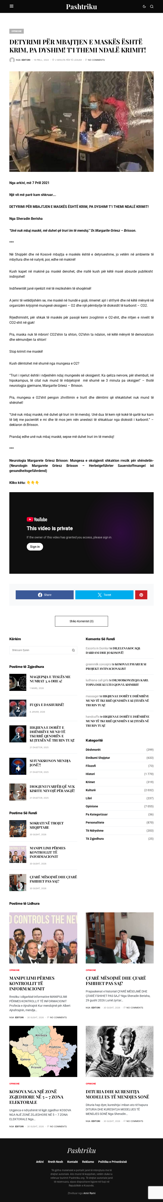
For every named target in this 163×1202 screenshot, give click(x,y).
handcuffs (92, 716)
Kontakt (72, 1161)
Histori (90, 774)
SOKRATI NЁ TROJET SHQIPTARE (47, 825)
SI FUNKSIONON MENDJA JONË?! (50, 762)
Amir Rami (89, 1193)
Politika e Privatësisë (112, 1161)
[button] (11, 6)
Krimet (90, 782)
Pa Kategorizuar (97, 814)
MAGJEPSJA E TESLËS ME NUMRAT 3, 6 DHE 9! (50, 678)
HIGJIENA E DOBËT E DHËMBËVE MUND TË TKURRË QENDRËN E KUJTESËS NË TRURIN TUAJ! (52, 733)
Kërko (73, 650)
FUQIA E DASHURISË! (47, 704)
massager (92, 696)
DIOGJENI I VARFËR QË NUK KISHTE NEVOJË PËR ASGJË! (52, 788)
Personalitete (95, 822)
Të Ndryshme (95, 830)
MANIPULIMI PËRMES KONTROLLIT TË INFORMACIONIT (47, 852)
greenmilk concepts (98, 664)
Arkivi (40, 1161)
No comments (96, 60)
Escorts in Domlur (97, 648)
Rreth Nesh (55, 1161)
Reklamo (88, 1161)
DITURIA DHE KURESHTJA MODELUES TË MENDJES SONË (117, 1094)
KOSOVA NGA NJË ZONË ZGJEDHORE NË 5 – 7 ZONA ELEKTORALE (36, 1096)
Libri (89, 798)
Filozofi (91, 766)
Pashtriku (81, 6)
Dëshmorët (93, 749)
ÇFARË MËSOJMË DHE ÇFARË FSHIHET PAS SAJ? (53, 879)
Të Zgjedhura (95, 838)
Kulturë (91, 790)
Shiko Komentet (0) (82, 621)
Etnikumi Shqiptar (98, 757)
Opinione (16, 31)
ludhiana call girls (97, 680)
